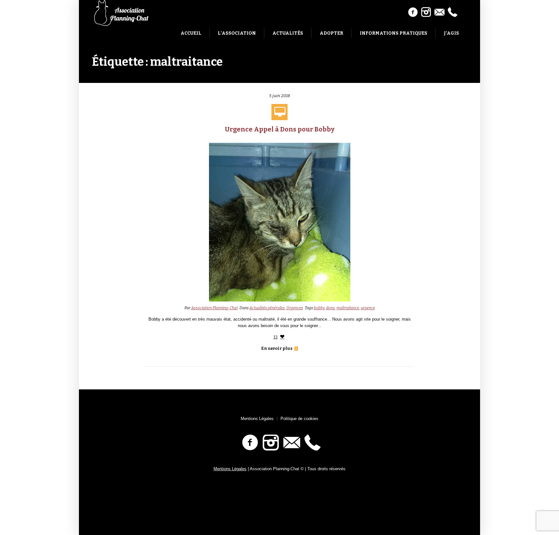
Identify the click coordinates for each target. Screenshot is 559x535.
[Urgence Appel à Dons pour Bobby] (279, 221)
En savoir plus (276, 348)
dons (330, 308)
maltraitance (347, 308)
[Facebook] (413, 12)
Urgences (294, 308)
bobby (319, 308)
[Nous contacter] (439, 12)
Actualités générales (267, 308)
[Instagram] (426, 12)
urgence (368, 308)
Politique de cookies (299, 418)
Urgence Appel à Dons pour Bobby (279, 129)
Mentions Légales (257, 418)
